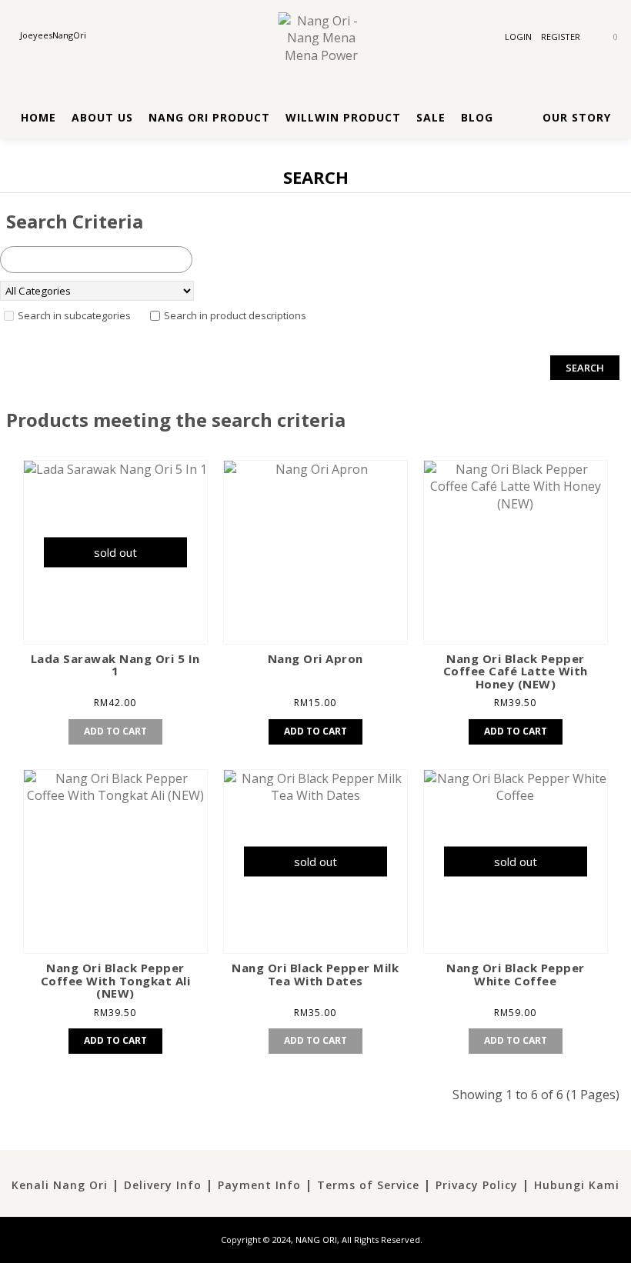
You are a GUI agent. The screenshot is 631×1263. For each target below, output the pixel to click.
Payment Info (259, 1185)
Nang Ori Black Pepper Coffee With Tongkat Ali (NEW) (116, 980)
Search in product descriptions (235, 315)
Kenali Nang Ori (60, 1185)
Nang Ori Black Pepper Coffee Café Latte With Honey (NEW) (515, 671)
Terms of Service (368, 1185)
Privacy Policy (477, 1185)
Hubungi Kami (576, 1185)
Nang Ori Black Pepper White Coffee (515, 974)
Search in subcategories (74, 315)
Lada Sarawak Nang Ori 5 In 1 (115, 665)
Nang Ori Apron (315, 658)
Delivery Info (163, 1185)
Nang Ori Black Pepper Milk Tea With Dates (315, 974)
